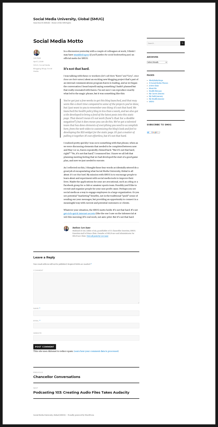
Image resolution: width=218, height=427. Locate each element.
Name (36, 308)
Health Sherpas (155, 91)
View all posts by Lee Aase (97, 236)
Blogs (44, 69)
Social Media (44, 65)
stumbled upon (81, 54)
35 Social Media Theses (158, 83)
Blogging (37, 69)
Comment (38, 270)
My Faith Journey (156, 96)
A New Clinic (154, 86)
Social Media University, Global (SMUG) (68, 19)
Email (36, 321)
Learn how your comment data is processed (96, 351)
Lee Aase (37, 58)
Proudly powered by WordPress (81, 415)
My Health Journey (156, 99)
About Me (153, 88)
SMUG (35, 65)
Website (37, 333)
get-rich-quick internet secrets (79, 213)
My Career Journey (156, 94)
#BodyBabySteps (156, 80)
